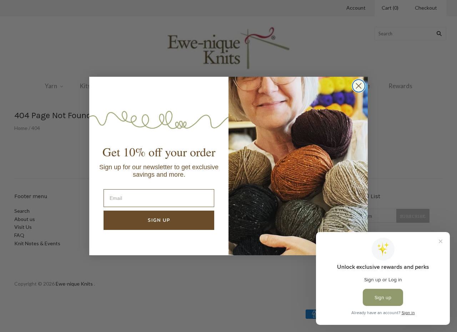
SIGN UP (159, 220)
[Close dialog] (358, 86)
